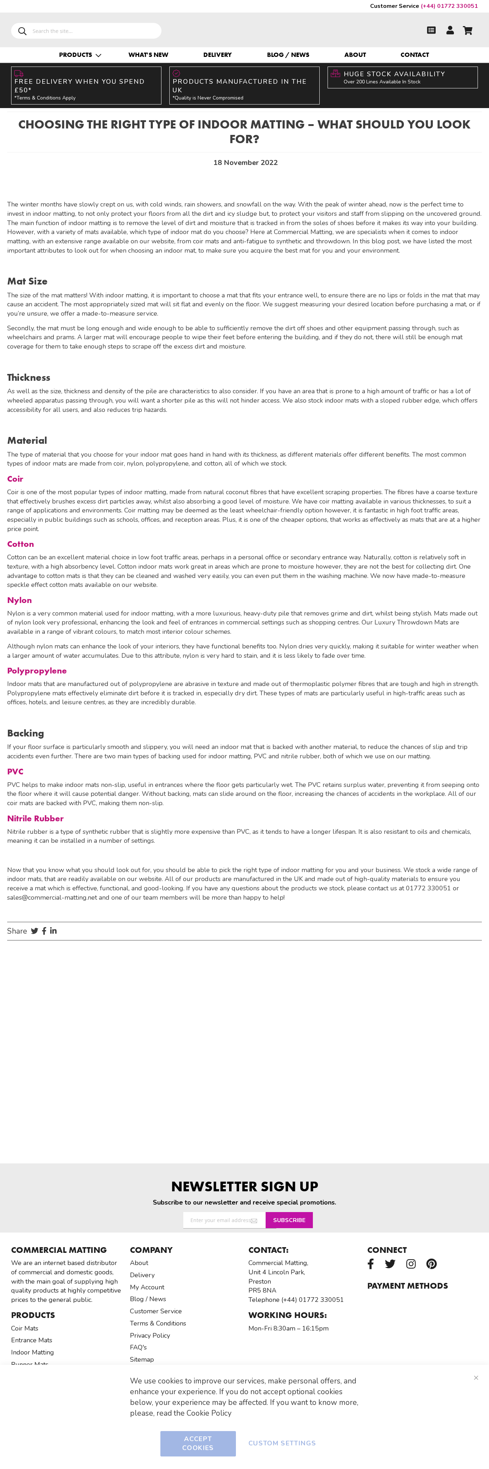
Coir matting (142, 510)
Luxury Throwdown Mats (410, 622)
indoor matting (53, 213)
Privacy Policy (150, 1335)
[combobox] (86, 31)
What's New (148, 54)
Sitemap (142, 1359)
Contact (415, 54)
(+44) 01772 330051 (424, 6)
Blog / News (288, 54)
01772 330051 (428, 888)
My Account (147, 1287)
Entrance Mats (31, 1340)
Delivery (217, 54)
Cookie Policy (209, 1413)
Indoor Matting (32, 1352)
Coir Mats (24, 1328)
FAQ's (138, 1347)
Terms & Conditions (158, 1323)
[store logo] (244, 28)
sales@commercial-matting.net (52, 897)
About (355, 54)
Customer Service (156, 1311)
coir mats (20, 803)
